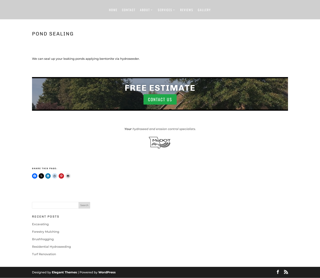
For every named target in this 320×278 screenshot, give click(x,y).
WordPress (107, 272)
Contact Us (160, 99)
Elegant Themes (64, 272)
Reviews (186, 10)
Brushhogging (43, 239)
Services (165, 10)
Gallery (204, 10)
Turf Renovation (44, 254)
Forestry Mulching (45, 232)
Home (113, 10)
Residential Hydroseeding (51, 247)
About (145, 10)
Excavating (40, 224)
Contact (129, 10)
